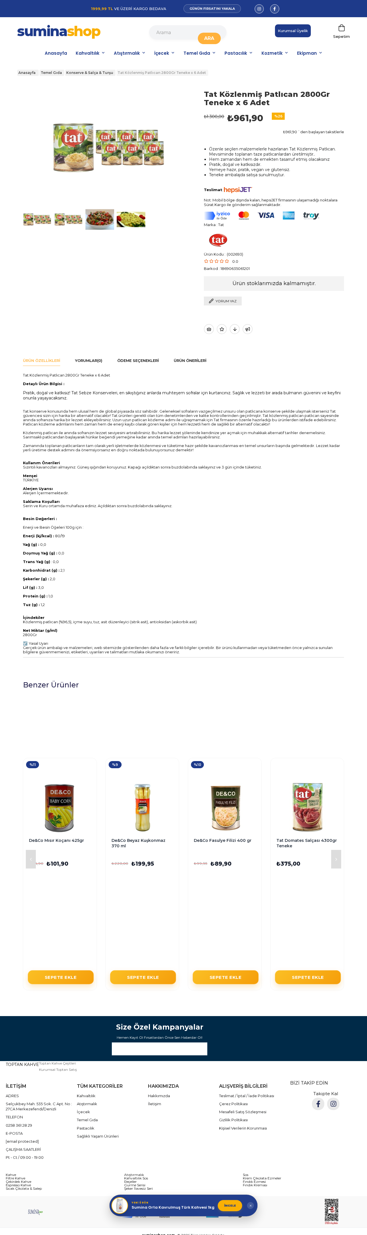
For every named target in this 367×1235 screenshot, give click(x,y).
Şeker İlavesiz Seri (138, 1188)
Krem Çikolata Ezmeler (262, 1178)
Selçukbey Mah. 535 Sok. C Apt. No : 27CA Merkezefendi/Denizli (39, 1106)
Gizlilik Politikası (233, 1120)
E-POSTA (14, 1133)
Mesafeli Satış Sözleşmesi (242, 1111)
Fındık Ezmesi (254, 1181)
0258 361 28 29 (19, 1125)
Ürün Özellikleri (41, 360)
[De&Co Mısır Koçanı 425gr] (60, 807)
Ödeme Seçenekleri (138, 360)
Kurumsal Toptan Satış (58, 1069)
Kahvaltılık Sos (136, 1178)
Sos (245, 1175)
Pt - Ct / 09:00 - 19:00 (25, 1157)
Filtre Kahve (15, 1178)
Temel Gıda (197, 53)
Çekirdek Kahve (18, 1181)
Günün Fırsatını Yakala (212, 9)
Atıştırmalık (127, 53)
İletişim (154, 1103)
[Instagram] (333, 1104)
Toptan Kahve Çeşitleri (57, 1063)
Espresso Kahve (18, 1185)
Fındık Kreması (255, 1185)
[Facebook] (318, 1104)
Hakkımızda (159, 1095)
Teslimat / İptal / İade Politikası (246, 1095)
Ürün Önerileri (190, 360)
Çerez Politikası (233, 1103)
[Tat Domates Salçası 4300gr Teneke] (307, 807)
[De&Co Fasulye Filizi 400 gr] (224, 807)
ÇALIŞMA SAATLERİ (23, 1149)
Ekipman (307, 53)
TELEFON (14, 1117)
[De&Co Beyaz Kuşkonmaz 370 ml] (142, 807)
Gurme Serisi (134, 1185)
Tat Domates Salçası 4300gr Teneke (306, 843)
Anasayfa (56, 53)
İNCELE (230, 1205)
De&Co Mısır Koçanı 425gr (56, 840)
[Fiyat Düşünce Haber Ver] (235, 329)
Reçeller (130, 1181)
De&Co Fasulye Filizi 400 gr (222, 840)
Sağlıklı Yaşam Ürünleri (98, 1136)
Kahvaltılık (87, 53)
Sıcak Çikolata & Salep (24, 1188)
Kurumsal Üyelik (293, 30)
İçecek (161, 53)
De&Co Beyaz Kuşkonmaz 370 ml (138, 843)
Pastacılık (236, 53)
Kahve (11, 1175)
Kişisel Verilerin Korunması (243, 1128)
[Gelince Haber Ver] (248, 329)
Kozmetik (272, 53)
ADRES (12, 1095)
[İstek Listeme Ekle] (209, 329)
